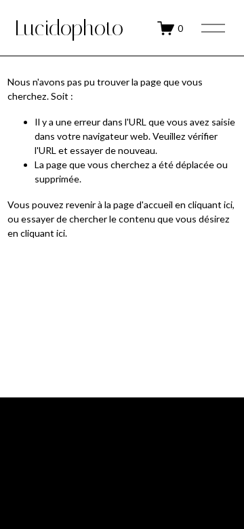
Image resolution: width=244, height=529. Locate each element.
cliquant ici (210, 204)
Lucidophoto (69, 28)
